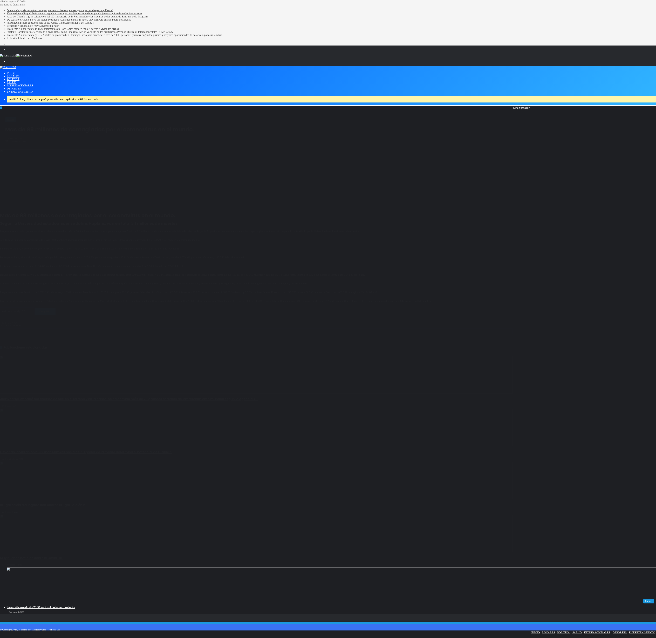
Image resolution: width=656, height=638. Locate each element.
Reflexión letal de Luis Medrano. (24, 38)
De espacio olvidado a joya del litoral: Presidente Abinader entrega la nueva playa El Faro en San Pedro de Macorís (69, 19)
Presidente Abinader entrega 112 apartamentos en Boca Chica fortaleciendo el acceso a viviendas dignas (63, 28)
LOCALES (13, 76)
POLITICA (13, 79)
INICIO (11, 73)
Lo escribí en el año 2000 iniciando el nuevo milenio (41, 607)
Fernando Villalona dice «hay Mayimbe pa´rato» (33, 25)
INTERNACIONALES (20, 85)
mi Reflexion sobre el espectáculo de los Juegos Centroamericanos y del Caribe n (50, 22)
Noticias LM (54, 629)
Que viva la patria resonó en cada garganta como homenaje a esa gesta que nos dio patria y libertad (60, 10)
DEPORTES (14, 88)
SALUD (11, 82)
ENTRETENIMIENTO (20, 91)
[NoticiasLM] (16, 55)
